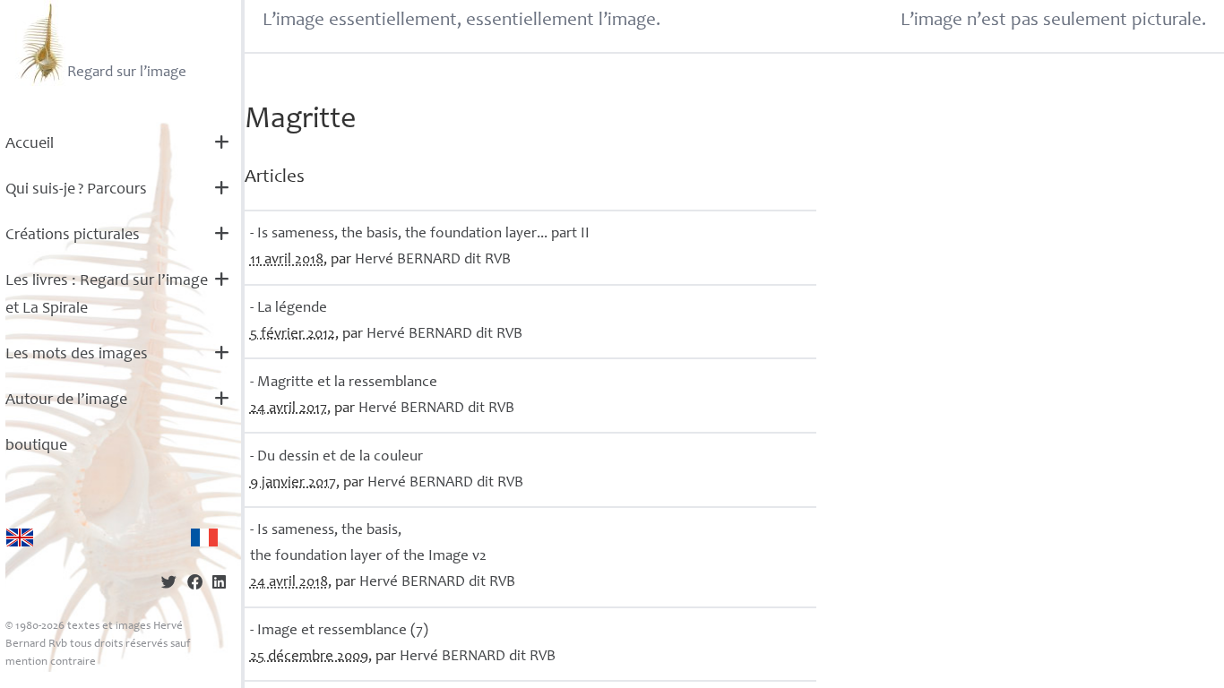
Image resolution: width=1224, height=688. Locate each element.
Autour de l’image (66, 400)
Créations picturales (72, 236)
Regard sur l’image (126, 73)
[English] (19, 537)
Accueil (29, 144)
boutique (36, 446)
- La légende (288, 308)
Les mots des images (76, 355)
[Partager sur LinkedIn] (219, 585)
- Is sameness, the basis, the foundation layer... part (420, 234)
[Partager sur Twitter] (169, 585)
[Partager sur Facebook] (195, 585)
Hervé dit (433, 260)
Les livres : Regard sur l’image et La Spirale (106, 295)
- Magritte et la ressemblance (343, 383)
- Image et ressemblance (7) (339, 631)
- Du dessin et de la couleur (336, 457)
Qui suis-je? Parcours (76, 190)
